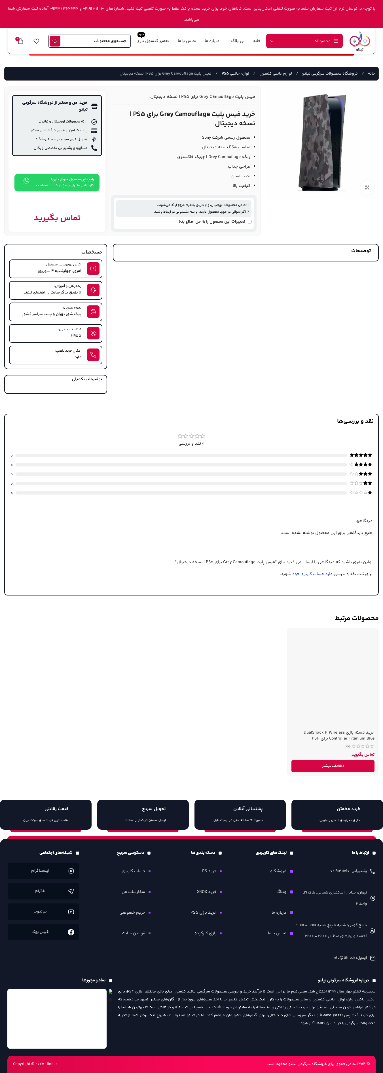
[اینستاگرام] (71, 871)
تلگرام (40, 891)
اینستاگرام (40, 871)
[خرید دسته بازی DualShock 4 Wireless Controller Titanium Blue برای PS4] (332, 679)
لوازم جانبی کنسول (275, 74)
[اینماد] (57, 1019)
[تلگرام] (71, 891)
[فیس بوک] (71, 932)
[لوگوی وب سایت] (359, 41)
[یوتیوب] (71, 912)
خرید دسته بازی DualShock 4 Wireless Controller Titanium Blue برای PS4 (339, 735)
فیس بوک (40, 932)
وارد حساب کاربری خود (312, 574)
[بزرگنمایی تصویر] (367, 187)
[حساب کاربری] (55, 41)
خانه (371, 74)
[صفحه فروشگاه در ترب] (110, 1002)
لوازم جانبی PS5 (235, 74)
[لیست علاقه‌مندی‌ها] (36, 41)
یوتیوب (40, 912)
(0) (348, 746)
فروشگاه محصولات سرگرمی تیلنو (329, 74)
